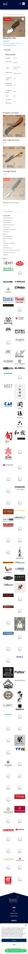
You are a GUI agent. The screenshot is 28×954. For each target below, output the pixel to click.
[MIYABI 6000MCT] (8, 627)
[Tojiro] (8, 769)
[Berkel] (19, 277)
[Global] (19, 370)
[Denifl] (19, 314)
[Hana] (19, 382)
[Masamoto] (19, 559)
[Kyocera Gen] (19, 507)
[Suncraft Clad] (8, 733)
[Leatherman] (19, 512)
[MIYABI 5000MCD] (8, 607)
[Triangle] (19, 798)
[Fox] (8, 362)
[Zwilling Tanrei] (19, 884)
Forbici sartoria (6, 227)
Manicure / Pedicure (7, 238)
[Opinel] (19, 658)
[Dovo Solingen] (19, 320)
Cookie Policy (14, 916)
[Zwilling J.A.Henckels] (8, 886)
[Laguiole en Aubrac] (8, 514)
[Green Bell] (8, 375)
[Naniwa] (8, 634)
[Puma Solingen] (8, 689)
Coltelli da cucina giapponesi (10, 229)
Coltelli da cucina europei (9, 252)
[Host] (8, 388)
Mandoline (5, 254)
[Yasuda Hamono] (8, 856)
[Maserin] (19, 564)
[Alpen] (8, 265)
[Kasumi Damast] (19, 472)
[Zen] (8, 872)
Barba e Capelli (6, 222)
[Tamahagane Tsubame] (8, 757)
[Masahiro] (8, 526)
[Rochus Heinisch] (8, 699)
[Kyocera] (19, 490)
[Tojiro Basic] (8, 781)
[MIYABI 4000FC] (8, 596)
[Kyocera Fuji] (8, 507)
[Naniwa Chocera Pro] (19, 654)
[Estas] (19, 335)
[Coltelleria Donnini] (8, 302)
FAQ (14, 910)
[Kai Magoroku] (19, 429)
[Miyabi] (19, 592)
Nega (14, 944)
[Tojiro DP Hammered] (19, 792)
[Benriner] (8, 271)
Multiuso (5, 234)
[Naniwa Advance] (19, 642)
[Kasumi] (8, 467)
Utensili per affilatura (8, 236)
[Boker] (19, 284)
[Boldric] (8, 295)
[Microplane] (8, 581)
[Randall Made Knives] (19, 681)
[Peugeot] (8, 677)
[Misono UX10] (8, 586)
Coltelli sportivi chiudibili (11, 14)
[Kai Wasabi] (19, 439)
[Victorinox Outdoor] (19, 826)
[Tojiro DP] (8, 792)
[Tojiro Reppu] (8, 804)
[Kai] (8, 407)
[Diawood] (8, 325)
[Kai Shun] (8, 445)
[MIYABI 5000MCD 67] (19, 615)
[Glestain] (8, 370)
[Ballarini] (19, 266)
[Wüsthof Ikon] (19, 844)
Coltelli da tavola (7, 220)
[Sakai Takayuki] (19, 702)
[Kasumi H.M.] (8, 484)
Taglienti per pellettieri (8, 225)
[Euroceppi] (8, 347)
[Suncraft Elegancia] (19, 733)
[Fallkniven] (19, 342)
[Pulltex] (19, 677)
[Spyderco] (19, 709)
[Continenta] (8, 306)
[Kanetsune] (8, 460)
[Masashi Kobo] (8, 564)
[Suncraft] (8, 717)
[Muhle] (19, 630)
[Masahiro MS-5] (19, 533)
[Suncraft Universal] (8, 745)
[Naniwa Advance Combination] (8, 654)
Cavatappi (5, 245)
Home (4, 14)
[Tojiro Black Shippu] (19, 781)
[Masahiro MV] (8, 545)
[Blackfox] (8, 284)
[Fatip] (8, 354)
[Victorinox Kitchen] (8, 826)
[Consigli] (19, 302)
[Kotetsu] (8, 496)
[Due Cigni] (8, 331)
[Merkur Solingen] (19, 571)
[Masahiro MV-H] (19, 545)
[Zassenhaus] (19, 860)
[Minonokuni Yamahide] (19, 580)
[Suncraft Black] (19, 721)
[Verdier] (8, 814)
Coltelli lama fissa (7, 248)
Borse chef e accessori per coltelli (11, 250)
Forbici (4, 241)
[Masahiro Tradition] (8, 557)
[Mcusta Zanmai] (8, 573)
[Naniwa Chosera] (8, 665)
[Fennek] (19, 358)
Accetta (14, 940)
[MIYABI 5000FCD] (19, 604)
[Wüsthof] (19, 831)
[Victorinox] (19, 812)
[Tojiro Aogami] (19, 769)
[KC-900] (19, 484)
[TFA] (19, 750)
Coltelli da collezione (8, 218)
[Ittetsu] (19, 399)
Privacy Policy (14, 913)
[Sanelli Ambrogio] (8, 707)
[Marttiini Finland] (19, 520)
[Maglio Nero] (8, 521)
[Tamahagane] (19, 745)
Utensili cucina (6, 231)
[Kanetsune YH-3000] (19, 457)
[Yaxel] (19, 856)
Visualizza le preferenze (14, 948)
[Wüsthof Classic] (8, 844)
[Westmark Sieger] (8, 832)
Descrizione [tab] (7, 50)
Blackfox (14, 45)
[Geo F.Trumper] (19, 364)
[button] (26, 925)
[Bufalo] (19, 289)
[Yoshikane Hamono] (8, 860)
